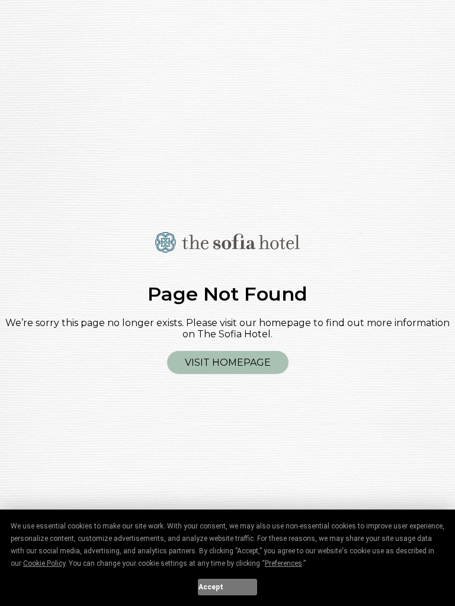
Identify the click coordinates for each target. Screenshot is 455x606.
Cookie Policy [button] (44, 563)
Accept (210, 587)
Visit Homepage (228, 362)
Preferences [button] (283, 563)
